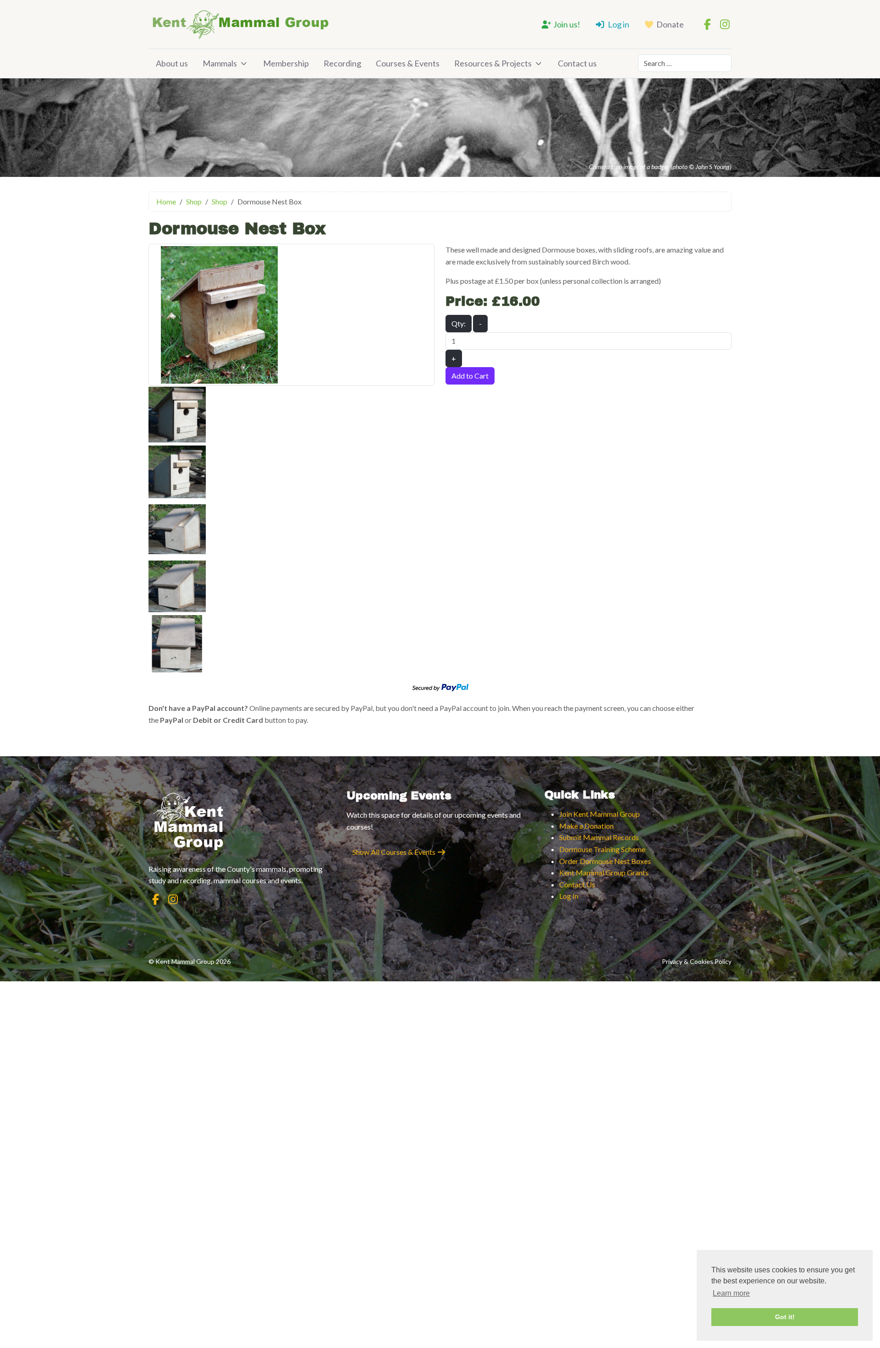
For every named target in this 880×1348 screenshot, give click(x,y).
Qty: (458, 323)
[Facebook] (707, 24)
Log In (568, 895)
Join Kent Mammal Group (599, 813)
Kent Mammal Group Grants (604, 872)
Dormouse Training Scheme (602, 849)
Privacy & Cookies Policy (697, 961)
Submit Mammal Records (599, 837)
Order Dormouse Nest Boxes (605, 861)
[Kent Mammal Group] (240, 24)
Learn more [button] (731, 1293)
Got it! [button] (785, 1316)
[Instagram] (725, 24)
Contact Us (577, 884)
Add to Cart (470, 375)
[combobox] (685, 63)
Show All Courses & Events (394, 851)
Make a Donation (586, 825)
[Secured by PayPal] (440, 686)
